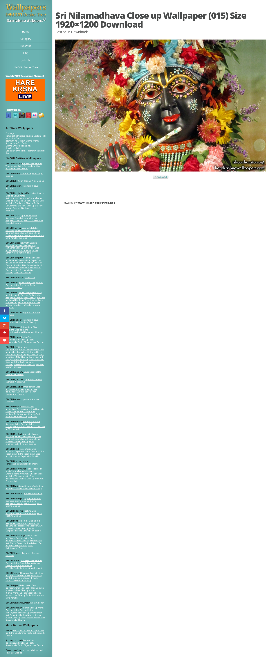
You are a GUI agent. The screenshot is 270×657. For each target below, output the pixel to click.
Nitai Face (12, 352)
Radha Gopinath (13, 149)
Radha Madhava (29, 513)
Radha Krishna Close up (20, 235)
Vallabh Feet (13, 429)
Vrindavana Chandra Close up (21, 478)
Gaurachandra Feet (16, 260)
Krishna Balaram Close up (24, 593)
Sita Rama (30, 364)
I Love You (15, 138)
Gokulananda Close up (23, 630)
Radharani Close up (22, 272)
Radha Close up (29, 163)
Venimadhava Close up (18, 168)
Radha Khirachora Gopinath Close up (22, 579)
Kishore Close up (22, 245)
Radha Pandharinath (33, 493)
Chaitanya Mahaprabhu (11, 134)
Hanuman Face (25, 349)
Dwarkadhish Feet (16, 389)
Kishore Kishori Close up (22, 252)
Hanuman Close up (27, 198)
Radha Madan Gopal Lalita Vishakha (23, 456)
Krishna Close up (22, 501)
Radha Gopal (25, 173)
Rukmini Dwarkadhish (18, 391)
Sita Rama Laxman (17, 305)
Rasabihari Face (19, 354)
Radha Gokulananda (17, 633)
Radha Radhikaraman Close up (19, 546)
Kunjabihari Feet (15, 525)
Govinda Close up (22, 218)
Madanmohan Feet (16, 588)
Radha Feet (32, 468)
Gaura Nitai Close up (28, 300)
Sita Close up (32, 354)
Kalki (17, 141)
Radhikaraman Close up (18, 540)
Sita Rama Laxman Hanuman (21, 209)
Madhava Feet (14, 409)
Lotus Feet (17, 143)
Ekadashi (37, 136)
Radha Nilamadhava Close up (29, 332)
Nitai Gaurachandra (30, 265)
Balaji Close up (30, 520)
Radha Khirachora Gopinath (20, 578)
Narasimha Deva (28, 409)
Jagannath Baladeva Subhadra (22, 400)
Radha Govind (14, 488)
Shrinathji (17, 145)
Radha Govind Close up (31, 488)
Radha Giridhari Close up (25, 444)
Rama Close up (19, 200)
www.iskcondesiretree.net (96, 202)
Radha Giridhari (37, 602)
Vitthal (24, 150)
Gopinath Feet (31, 262)
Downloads (80, 32)
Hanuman (14, 198)
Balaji (20, 520)
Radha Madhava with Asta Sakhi (24, 415)
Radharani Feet (25, 238)
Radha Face (22, 352)
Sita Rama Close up (26, 205)
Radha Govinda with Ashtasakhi (28, 568)
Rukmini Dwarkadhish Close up (21, 393)
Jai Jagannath (14, 139)
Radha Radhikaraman (17, 545)
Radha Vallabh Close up (22, 426)
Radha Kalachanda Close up (20, 286)
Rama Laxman (20, 364)
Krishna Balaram (17, 543)
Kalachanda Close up (28, 282)
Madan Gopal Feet (16, 451)
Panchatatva (20, 382)
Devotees (29, 136)
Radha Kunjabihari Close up (28, 530)
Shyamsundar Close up (18, 339)
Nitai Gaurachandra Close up (25, 266)
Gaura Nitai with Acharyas (19, 250)
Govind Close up (25, 486)
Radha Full (32, 352)
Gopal (27, 260)
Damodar (21, 136)
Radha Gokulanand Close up (20, 203)
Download (160, 177)
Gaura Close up (24, 181)
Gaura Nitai (30, 277)
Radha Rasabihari (20, 359)
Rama (12, 148)
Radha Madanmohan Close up (23, 594)
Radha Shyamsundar (30, 617)
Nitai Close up (38, 181)
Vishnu (17, 150)
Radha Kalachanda (21, 285)
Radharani (32, 150)
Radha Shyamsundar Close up (31, 342)
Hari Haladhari (32, 650)
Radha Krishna (30, 503)
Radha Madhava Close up (25, 322)
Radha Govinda (30, 220)
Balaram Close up (30, 607)
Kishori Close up (16, 248)
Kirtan (22, 141)
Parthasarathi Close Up (18, 295)
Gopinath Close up (16, 262)
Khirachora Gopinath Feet (19, 575)
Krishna (29, 141)
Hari (23, 650)
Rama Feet (31, 200)
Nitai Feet (17, 265)
